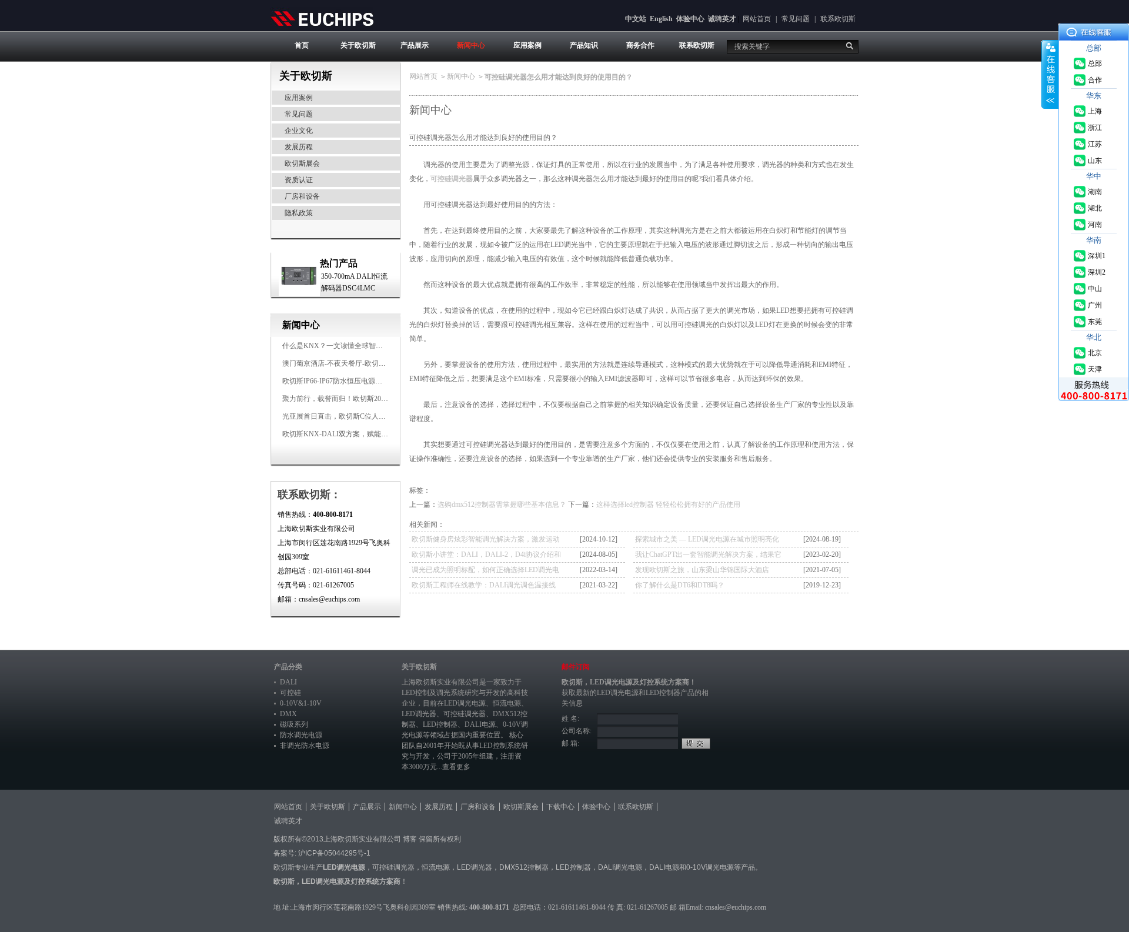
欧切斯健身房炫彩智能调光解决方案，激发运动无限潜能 (486, 541)
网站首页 (757, 19)
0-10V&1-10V (301, 703)
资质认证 (299, 180)
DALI (288, 682)
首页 (302, 45)
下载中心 (560, 807)
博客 (410, 839)
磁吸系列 (294, 724)
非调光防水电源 (304, 745)
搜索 (849, 46)
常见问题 (795, 19)
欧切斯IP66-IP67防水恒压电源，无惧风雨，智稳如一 (364, 381)
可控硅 (290, 693)
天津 (1095, 369)
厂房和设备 (302, 196)
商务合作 (640, 45)
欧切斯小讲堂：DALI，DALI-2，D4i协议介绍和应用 (486, 556)
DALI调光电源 (620, 867)
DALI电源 (480, 724)
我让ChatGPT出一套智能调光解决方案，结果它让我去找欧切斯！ (708, 556)
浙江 (1095, 127)
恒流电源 (436, 867)
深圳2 (1096, 272)
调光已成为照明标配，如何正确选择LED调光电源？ (485, 571)
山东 (1095, 160)
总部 (1095, 63)
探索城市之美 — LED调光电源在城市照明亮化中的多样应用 (707, 541)
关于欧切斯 (358, 45)
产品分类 (288, 667)
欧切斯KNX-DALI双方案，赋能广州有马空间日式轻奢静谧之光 (381, 434)
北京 (1095, 353)
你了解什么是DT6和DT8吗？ (679, 585)
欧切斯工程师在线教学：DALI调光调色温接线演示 (484, 587)
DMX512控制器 (524, 867)
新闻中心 (471, 45)
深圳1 (1096, 256)
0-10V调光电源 (710, 867)
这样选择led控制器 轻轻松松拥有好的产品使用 (668, 504)
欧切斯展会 (302, 163)
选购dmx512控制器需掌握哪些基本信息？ (501, 504)
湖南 (1095, 192)
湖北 (1095, 208)
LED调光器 (419, 714)
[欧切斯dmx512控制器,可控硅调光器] (321, 18)
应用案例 (527, 45)
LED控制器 (440, 724)
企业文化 (299, 130)
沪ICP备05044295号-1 (334, 853)
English (661, 19)
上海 (1095, 111)
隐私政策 (299, 213)
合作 (1095, 80)
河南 (1095, 225)
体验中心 (690, 19)
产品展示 (414, 45)
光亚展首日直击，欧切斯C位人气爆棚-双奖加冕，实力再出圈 (377, 416)
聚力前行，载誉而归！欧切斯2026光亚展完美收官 (359, 399)
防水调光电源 (301, 735)
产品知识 (584, 45)
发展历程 (299, 147)
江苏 (1095, 144)
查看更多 (456, 767)
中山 (1095, 289)
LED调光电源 (465, 703)
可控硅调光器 (451, 179)
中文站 (635, 19)
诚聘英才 (722, 19)
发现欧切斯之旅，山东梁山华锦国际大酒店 (702, 570)
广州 (1095, 305)
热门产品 (339, 263)
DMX (288, 714)
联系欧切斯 (838, 19)
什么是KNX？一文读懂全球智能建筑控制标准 (353, 346)
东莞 (1095, 322)
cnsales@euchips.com (735, 907)
